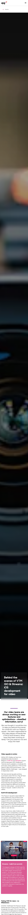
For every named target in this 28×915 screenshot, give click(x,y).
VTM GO (10, 760)
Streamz (18, 760)
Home (6, 9)
